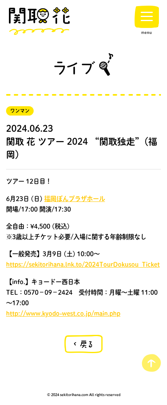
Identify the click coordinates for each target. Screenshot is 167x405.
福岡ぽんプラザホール (74, 198)
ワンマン (20, 110)
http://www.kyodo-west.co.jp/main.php (63, 313)
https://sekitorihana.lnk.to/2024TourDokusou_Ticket (83, 264)
